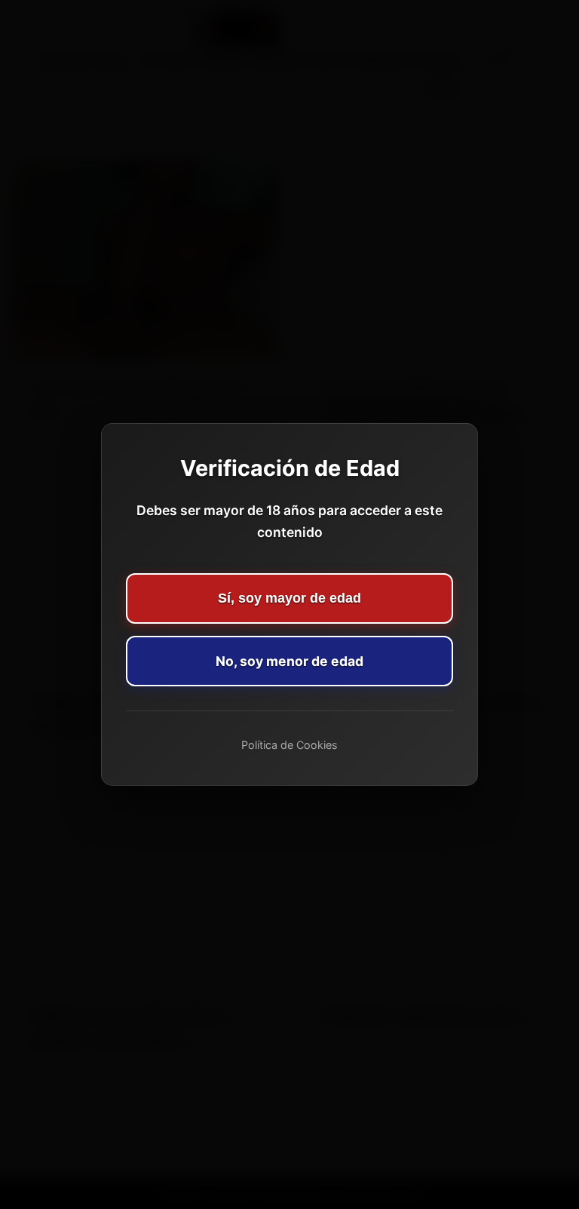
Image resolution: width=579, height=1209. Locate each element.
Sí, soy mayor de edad (289, 598)
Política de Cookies (289, 744)
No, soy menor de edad (289, 661)
